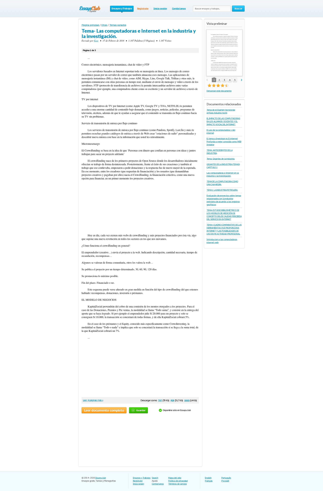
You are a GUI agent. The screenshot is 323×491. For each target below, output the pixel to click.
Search (155, 477)
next (241, 80)
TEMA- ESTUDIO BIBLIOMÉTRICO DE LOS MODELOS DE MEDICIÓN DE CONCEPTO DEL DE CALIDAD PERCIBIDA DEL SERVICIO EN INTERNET (224, 215)
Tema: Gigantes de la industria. (221, 158)
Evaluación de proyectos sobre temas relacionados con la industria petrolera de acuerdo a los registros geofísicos (224, 200)
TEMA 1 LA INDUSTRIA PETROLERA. (222, 190)
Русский (225, 480)
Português (226, 477)
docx (187, 400)
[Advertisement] (140, 206)
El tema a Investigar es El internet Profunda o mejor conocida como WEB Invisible (224, 141)
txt (160, 400)
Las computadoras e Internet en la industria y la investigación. (223, 174)
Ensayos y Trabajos (141, 477)
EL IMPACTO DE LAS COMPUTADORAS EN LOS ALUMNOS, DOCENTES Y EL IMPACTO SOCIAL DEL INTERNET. (223, 121)
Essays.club (100, 477)
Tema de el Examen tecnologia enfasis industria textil (221, 111)
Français (208, 480)
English (208, 477)
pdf (172, 400)
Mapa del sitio (174, 477)
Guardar (140, 410)
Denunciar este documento (219, 90)
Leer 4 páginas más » (93, 400)
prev (207, 80)
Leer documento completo (104, 410)
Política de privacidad (178, 480)
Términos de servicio (177, 483)
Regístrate (143, 8)
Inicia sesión (160, 8)
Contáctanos (179, 8)
